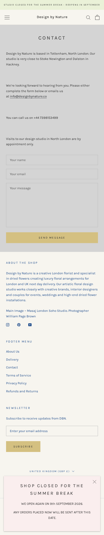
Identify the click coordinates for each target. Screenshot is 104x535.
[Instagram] (7, 324)
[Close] (94, 482)
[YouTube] (30, 324)
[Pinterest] (18, 324)
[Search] (88, 17)
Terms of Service (18, 375)
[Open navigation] (7, 17)
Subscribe (23, 446)
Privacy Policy (16, 383)
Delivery (12, 359)
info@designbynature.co (28, 96)
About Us (12, 351)
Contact (12, 367)
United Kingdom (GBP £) (50, 471)
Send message (52, 237)
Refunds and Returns (22, 391)
